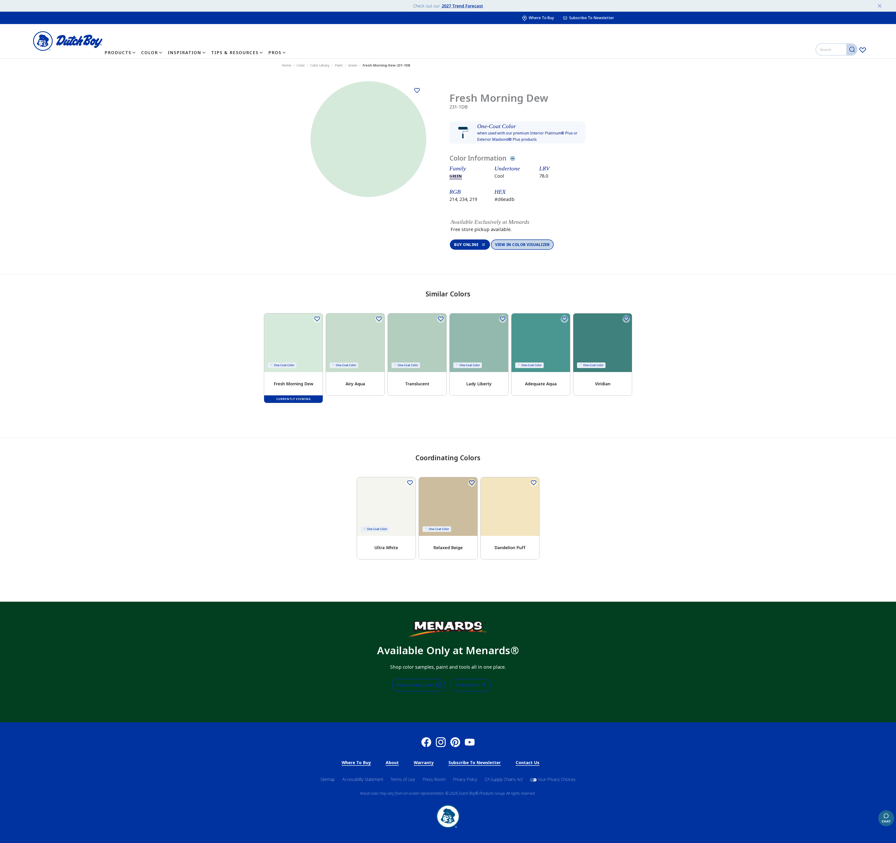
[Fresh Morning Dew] (417, 90)
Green (455, 176)
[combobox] (837, 49)
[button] (517, 132)
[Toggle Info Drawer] (512, 158)
